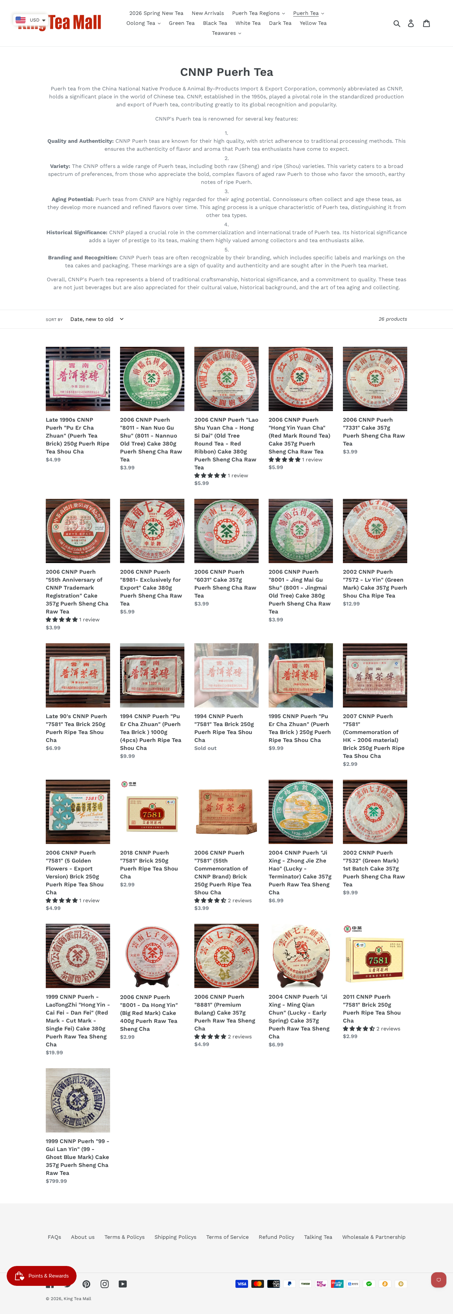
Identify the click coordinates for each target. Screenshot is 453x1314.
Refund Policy (276, 1237)
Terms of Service (227, 1237)
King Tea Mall (77, 1298)
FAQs (54, 1237)
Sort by (54, 319)
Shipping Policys (175, 1237)
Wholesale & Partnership (374, 1237)
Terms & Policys (124, 1237)
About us (83, 1237)
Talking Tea (318, 1237)
